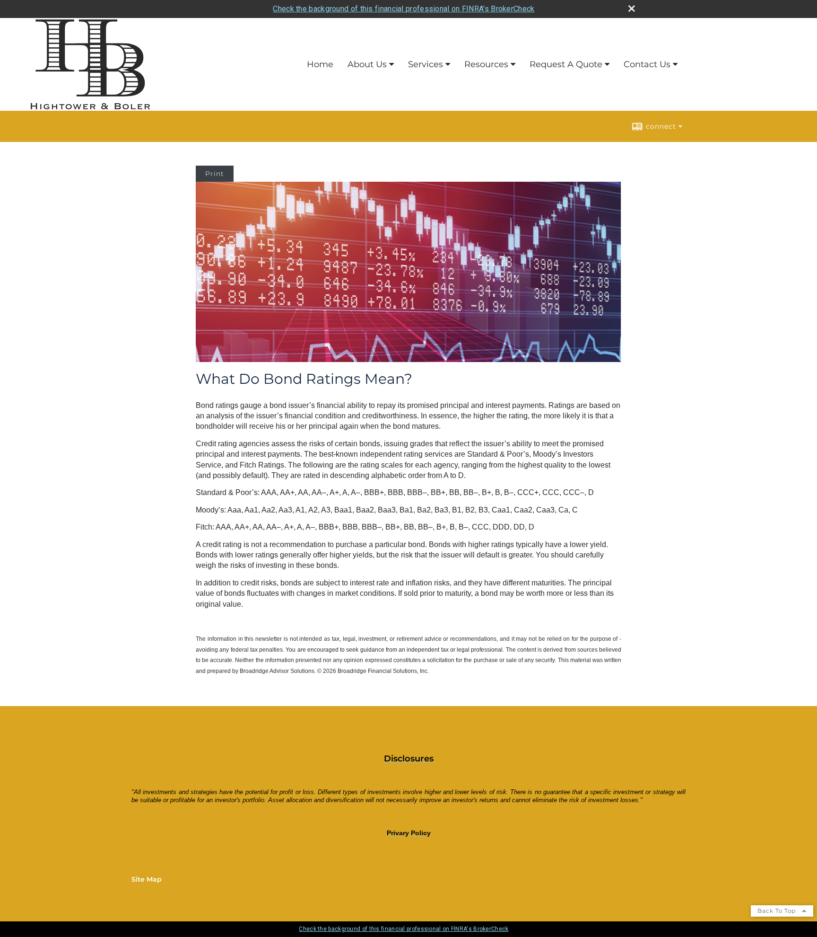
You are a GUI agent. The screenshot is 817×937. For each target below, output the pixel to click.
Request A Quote (566, 64)
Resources (486, 64)
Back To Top (777, 910)
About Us (367, 64)
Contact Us (647, 64)
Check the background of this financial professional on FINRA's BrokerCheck (403, 8)
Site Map (146, 879)
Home (320, 64)
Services (425, 64)
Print (214, 173)
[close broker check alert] (631, 8)
